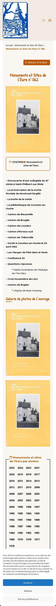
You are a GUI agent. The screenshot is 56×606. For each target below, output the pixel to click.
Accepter (28, 582)
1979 (20, 539)
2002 (28, 500)
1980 (11, 539)
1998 (28, 507)
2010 (28, 487)
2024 (20, 467)
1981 (37, 533)
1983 (20, 533)
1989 (37, 519)
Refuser (28, 590)
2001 (37, 500)
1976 (11, 546)
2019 (20, 474)
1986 (28, 526)
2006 (28, 493)
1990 (28, 519)
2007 (20, 493)
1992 (11, 519)
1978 (28, 539)
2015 (20, 481)
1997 (37, 507)
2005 (37, 493)
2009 (37, 487)
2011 (20, 487)
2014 (28, 481)
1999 (20, 507)
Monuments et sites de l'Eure (29, 45)
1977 (37, 539)
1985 (37, 526)
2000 (11, 507)
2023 (28, 467)
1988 (11, 526)
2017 (37, 474)
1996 (11, 513)
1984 (11, 533)
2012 (11, 487)
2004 (11, 500)
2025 (11, 467)
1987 (20, 526)
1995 (20, 513)
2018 (28, 474)
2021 (37, 467)
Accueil (9, 45)
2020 (11, 474)
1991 (20, 519)
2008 (11, 493)
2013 (37, 481)
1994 (28, 513)
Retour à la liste (37, 62)
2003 (20, 500)
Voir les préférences (28, 599)
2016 (11, 481)
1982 (28, 533)
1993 (37, 513)
